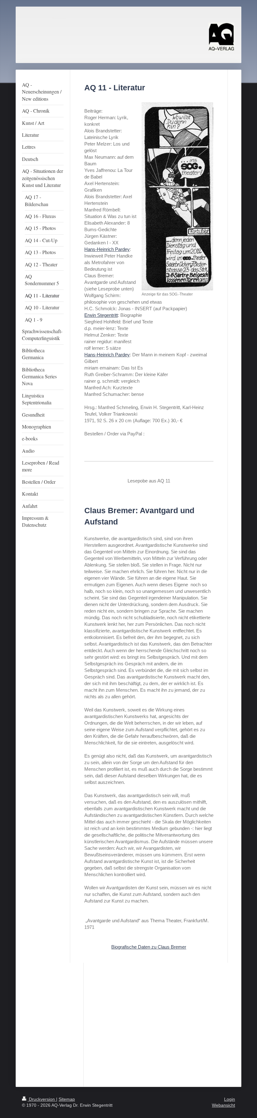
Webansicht (223, 1105)
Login (229, 1099)
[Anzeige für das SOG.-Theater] (177, 196)
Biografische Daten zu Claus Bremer (148, 947)
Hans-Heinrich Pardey (107, 249)
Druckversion (42, 1099)
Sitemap (67, 1099)
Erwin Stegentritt (101, 315)
